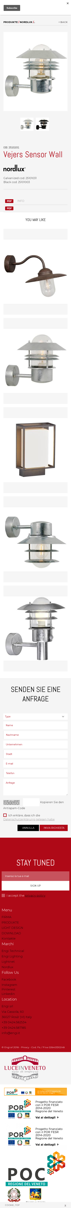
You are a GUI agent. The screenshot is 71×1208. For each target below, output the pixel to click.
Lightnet (8, 962)
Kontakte (9, 938)
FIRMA (6, 917)
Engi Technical (13, 951)
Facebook (9, 979)
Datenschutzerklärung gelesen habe (29, 819)
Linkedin (8, 994)
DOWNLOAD (11, 933)
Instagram (9, 985)
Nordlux (26, 22)
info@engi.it (11, 1033)
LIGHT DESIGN (12, 928)
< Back (63, 22)
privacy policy (35, 895)
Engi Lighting (12, 956)
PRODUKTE (10, 22)
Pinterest (8, 989)
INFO (20, 201)
